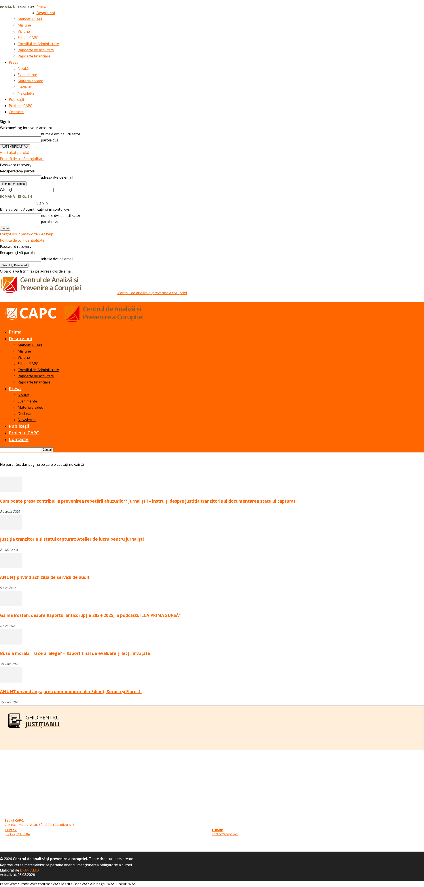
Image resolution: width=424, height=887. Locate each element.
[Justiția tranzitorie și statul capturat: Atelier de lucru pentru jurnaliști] (11, 528)
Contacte (16, 111)
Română (7, 7)
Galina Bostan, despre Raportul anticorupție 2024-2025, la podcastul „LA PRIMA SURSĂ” (90, 615)
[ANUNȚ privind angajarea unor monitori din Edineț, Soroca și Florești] (11, 681)
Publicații (16, 99)
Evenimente (27, 74)
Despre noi (45, 12)
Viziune (24, 31)
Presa (13, 62)
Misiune (24, 25)
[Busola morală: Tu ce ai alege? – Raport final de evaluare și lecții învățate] (11, 643)
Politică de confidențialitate (22, 158)
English (25, 7)
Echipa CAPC (28, 37)
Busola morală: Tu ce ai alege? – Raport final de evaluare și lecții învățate (75, 653)
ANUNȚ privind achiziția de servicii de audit (45, 577)
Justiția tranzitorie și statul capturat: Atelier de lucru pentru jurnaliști (72, 539)
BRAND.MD (29, 870)
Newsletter (27, 93)
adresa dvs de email (57, 177)
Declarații (25, 87)
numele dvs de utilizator (60, 134)
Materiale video (30, 80)
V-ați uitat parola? (15, 152)
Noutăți (24, 68)
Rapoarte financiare (34, 56)
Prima (41, 6)
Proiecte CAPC (20, 105)
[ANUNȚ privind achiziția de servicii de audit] (11, 567)
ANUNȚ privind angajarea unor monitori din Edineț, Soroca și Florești (71, 691)
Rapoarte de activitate (36, 50)
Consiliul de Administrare (38, 43)
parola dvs (49, 140)
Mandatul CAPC (30, 19)
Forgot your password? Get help (26, 234)
